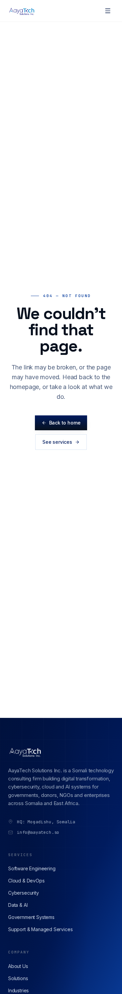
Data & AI (17, 905)
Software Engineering (31, 868)
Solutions (18, 978)
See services (57, 442)
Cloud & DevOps (26, 880)
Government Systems (31, 917)
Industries (18, 990)
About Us (18, 966)
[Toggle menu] (108, 11)
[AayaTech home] (22, 10)
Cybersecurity (23, 893)
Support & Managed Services (40, 929)
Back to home (65, 423)
